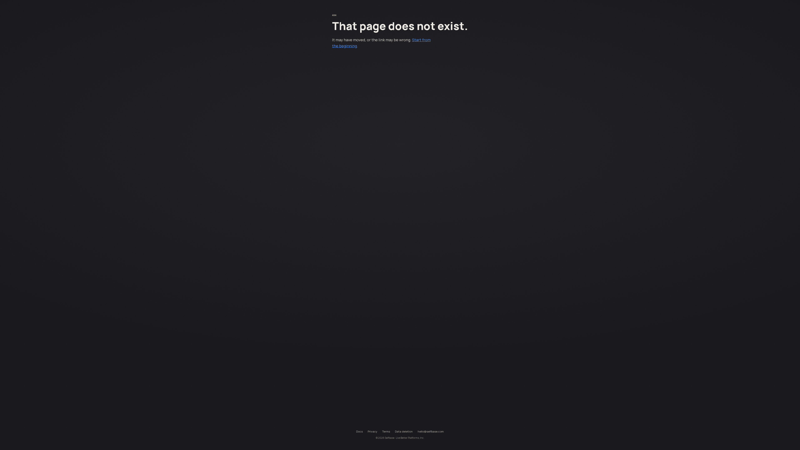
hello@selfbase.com (431, 431)
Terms (386, 431)
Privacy (372, 431)
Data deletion (404, 431)
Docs (359, 431)
